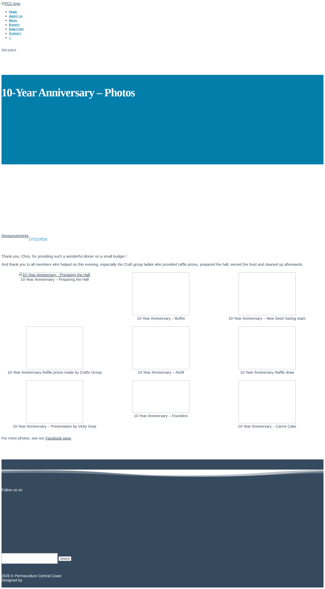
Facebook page (58, 438)
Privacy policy (13, 539)
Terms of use (12, 547)
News (13, 20)
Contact (15, 33)
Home (13, 12)
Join (4, 49)
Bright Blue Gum (37, 580)
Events (14, 25)
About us (16, 16)
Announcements (15, 236)
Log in (12, 49)
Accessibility (12, 531)
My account (11, 523)
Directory (16, 29)
